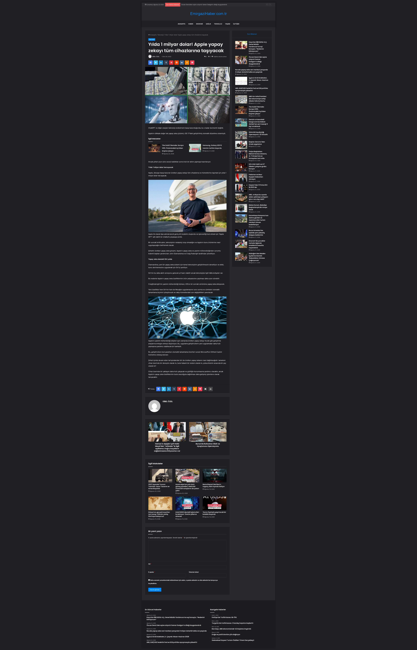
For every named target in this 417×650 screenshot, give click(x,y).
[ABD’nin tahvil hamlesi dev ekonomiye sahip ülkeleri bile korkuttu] (241, 99)
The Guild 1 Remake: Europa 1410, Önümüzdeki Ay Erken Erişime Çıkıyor (173, 148)
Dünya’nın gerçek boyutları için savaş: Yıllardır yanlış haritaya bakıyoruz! (159, 514)
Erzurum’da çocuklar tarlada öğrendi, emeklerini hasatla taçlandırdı (257, 244)
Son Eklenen (252, 34)
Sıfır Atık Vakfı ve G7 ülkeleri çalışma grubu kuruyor (257, 166)
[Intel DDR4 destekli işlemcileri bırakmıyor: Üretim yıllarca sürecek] (187, 503)
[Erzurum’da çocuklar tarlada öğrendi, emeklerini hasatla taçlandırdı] (241, 244)
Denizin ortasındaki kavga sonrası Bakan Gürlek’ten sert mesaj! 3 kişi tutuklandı (258, 122)
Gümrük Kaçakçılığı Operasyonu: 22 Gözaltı (258, 133)
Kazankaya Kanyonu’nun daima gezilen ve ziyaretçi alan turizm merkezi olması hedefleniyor (258, 220)
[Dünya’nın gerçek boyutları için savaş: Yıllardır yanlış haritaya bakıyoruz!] (160, 503)
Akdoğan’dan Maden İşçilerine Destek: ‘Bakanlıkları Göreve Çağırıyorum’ (257, 256)
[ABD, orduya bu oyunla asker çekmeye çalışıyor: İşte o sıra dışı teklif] (241, 198)
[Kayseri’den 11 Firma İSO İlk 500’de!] (241, 188)
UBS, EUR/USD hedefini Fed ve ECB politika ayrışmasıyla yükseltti (251, 89)
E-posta (151, 572)
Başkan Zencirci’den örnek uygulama (257, 143)
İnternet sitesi (194, 572)
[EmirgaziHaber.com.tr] (208, 13)
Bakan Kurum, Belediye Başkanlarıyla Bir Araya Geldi (258, 207)
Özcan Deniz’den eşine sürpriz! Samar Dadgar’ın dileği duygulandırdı (258, 60)
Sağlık (208, 24)
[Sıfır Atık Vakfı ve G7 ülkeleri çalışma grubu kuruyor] (241, 167)
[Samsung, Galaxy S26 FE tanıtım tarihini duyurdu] (195, 148)
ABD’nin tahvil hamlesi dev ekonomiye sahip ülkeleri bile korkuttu (257, 98)
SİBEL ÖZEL (156, 56)
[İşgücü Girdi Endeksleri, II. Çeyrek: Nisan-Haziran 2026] (241, 81)
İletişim (236, 24)
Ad (149, 564)
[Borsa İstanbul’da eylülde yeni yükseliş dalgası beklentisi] (241, 233)
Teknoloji (218, 24)
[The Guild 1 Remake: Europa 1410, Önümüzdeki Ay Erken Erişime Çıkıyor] (154, 148)
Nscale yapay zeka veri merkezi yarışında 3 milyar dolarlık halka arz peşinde (206, 4)
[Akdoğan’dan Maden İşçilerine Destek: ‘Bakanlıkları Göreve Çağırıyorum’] (241, 256)
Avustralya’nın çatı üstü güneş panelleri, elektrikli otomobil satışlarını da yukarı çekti (187, 487)
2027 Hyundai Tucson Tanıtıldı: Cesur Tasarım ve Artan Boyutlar (159, 486)
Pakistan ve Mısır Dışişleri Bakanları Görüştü (256, 177)
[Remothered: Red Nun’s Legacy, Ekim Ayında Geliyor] (215, 475)
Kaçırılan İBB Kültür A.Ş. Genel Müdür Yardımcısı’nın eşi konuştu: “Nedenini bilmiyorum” (258, 46)
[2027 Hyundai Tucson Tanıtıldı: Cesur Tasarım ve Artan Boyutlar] (160, 475)
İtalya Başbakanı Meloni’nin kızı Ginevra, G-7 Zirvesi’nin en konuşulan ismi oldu (258, 154)
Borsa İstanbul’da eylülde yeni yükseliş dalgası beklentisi (257, 232)
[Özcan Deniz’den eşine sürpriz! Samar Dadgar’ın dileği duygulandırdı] (241, 60)
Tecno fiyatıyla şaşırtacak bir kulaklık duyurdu (214, 513)
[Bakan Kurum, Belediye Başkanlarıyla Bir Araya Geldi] (241, 208)
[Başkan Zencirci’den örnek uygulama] (241, 145)
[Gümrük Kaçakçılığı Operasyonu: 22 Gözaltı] (241, 135)
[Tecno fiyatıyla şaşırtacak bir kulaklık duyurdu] (215, 503)
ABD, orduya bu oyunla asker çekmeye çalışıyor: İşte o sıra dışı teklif (258, 197)
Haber (190, 24)
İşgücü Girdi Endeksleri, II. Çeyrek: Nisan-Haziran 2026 (258, 80)
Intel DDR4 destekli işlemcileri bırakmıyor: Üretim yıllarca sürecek (187, 514)
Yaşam (227, 24)
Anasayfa (181, 24)
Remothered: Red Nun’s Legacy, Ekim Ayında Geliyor (214, 485)
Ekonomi (199, 24)
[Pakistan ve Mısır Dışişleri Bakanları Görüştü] (241, 178)
